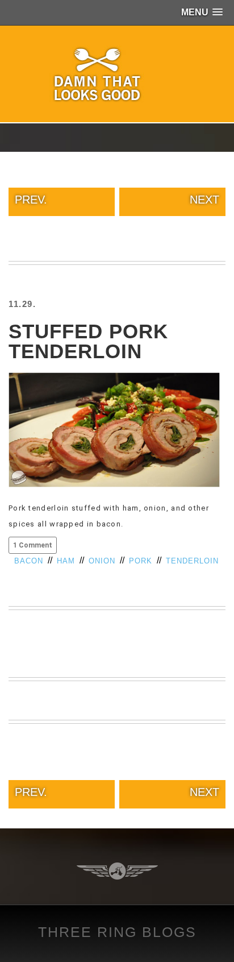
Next (204, 199)
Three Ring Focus (117, 871)
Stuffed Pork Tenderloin (88, 341)
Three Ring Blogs (117, 932)
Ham (66, 561)
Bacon (28, 561)
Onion (102, 561)
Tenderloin (192, 561)
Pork (140, 561)
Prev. (31, 199)
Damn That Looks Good (117, 73)
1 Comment (32, 545)
